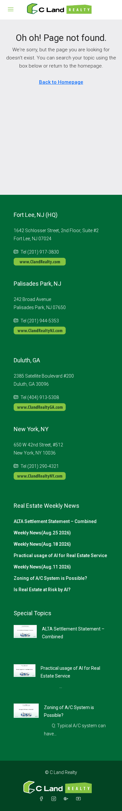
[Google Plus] (67, 799)
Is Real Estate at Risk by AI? (42, 589)
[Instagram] (55, 799)
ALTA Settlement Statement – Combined (55, 521)
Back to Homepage (61, 82)
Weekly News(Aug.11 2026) (42, 566)
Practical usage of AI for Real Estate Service (60, 555)
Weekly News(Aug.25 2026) (42, 532)
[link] (25, 631)
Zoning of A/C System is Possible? (50, 578)
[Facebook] (42, 799)
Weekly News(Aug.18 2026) (42, 544)
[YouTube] (79, 799)
